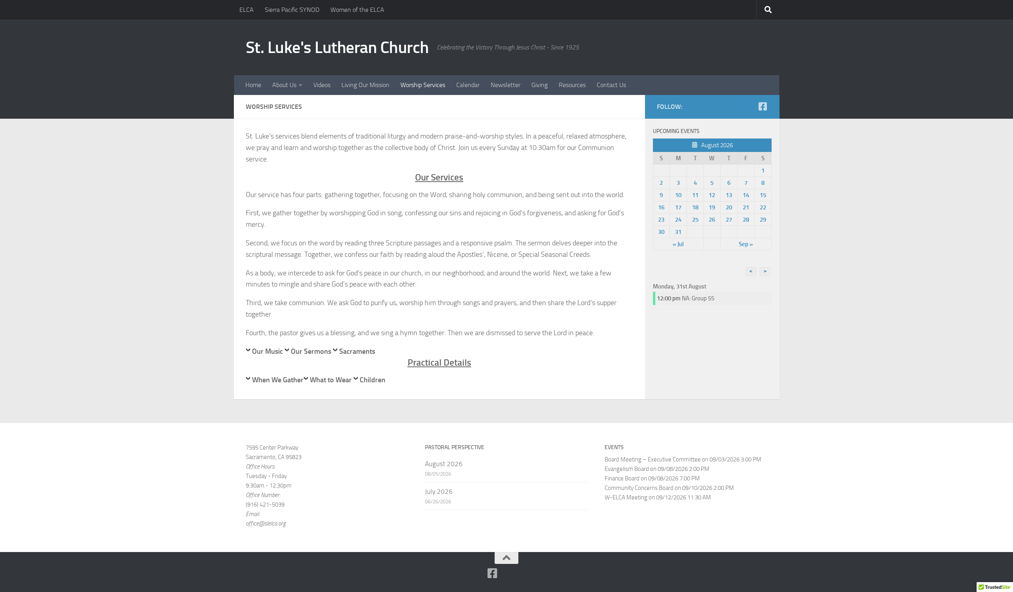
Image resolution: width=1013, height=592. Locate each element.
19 (712, 207)
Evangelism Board (627, 468)
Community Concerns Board (639, 487)
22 (763, 207)
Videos (321, 85)
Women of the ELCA (357, 9)
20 (729, 207)
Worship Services (422, 85)
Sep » (746, 244)
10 (678, 195)
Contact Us (611, 85)
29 (763, 219)
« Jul (678, 244)
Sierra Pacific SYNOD (292, 9)
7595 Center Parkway (272, 447)
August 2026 (444, 464)
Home (253, 85)
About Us (284, 85)
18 (695, 207)
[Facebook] (763, 106)
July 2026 (439, 491)
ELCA (246, 9)
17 (678, 207)
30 (661, 231)
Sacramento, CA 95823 (274, 457)
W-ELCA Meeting (626, 497)
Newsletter (505, 85)
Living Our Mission (365, 85)
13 (729, 195)
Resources (572, 85)
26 (712, 219)
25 (695, 219)
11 (695, 195)
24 (678, 219)
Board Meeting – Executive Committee (653, 459)
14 (746, 195)
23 (661, 219)
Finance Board (622, 478)
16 (661, 207)
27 (729, 219)
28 (746, 219)
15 (763, 195)
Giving (539, 85)
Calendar (468, 85)
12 (712, 195)
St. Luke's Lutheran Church (337, 47)
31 (678, 231)
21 (746, 207)
